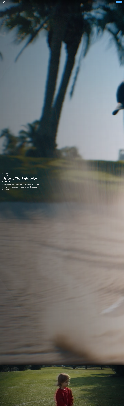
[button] (101, 2)
